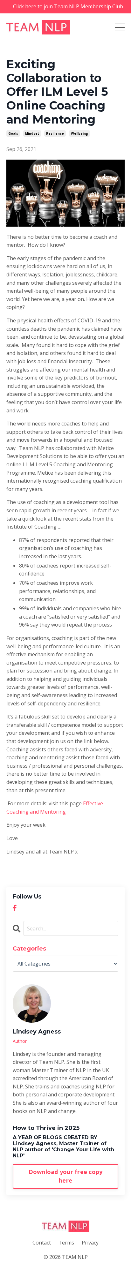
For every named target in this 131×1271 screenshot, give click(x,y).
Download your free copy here (66, 1176)
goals (13, 133)
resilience (55, 133)
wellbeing (79, 133)
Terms (66, 1242)
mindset (32, 133)
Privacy (90, 1242)
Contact (41, 1242)
